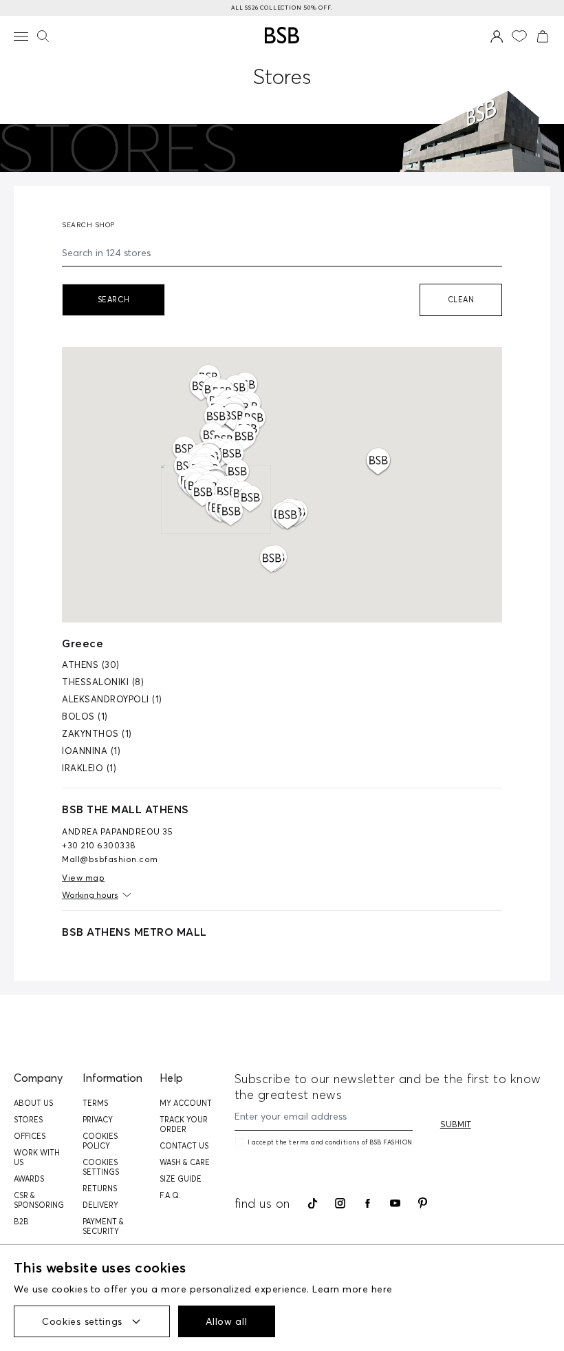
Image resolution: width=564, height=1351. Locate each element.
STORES (28, 1119)
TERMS (95, 1103)
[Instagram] (340, 1203)
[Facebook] (367, 1203)
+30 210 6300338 (99, 845)
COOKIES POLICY (100, 1141)
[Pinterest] (422, 1202)
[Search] (43, 36)
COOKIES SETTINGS (101, 1167)
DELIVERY (100, 1205)
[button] (288, 516)
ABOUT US (33, 1103)
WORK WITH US (37, 1157)
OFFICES (29, 1136)
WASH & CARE (185, 1162)
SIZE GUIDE (181, 1179)
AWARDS (29, 1179)
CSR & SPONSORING (39, 1200)
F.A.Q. (170, 1195)
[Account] (496, 36)
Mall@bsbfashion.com (110, 859)
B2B (21, 1221)
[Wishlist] (519, 36)
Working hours (90, 895)
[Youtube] (395, 1203)
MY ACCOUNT (186, 1103)
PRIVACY (98, 1119)
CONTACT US (184, 1146)
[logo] (282, 35)
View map (83, 877)
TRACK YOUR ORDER (184, 1124)
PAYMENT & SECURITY (103, 1226)
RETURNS (100, 1188)
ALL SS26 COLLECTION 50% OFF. (281, 7)
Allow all (226, 1321)
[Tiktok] (312, 1203)
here (382, 1289)
